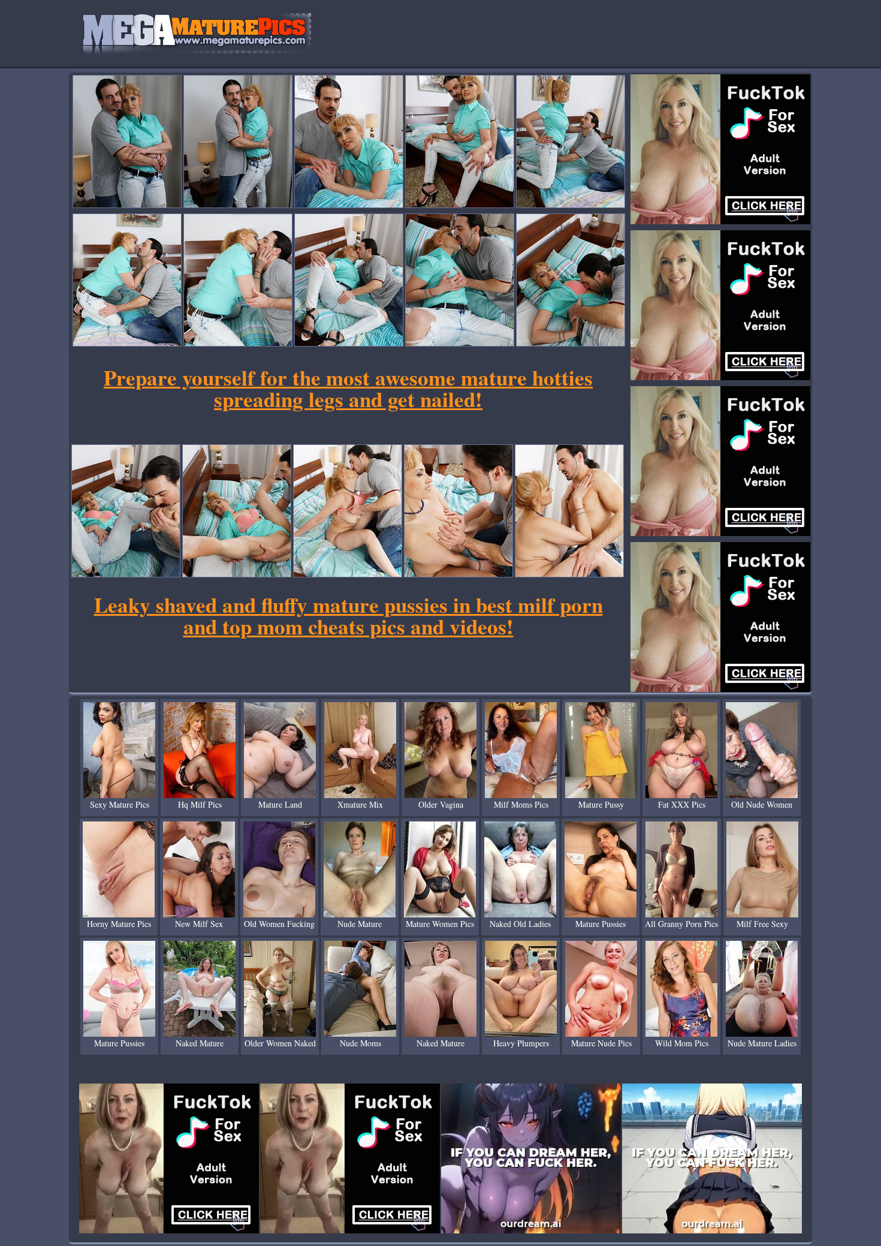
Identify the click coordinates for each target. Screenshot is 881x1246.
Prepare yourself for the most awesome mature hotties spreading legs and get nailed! (348, 388)
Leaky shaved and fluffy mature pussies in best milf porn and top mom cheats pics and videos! (348, 615)
